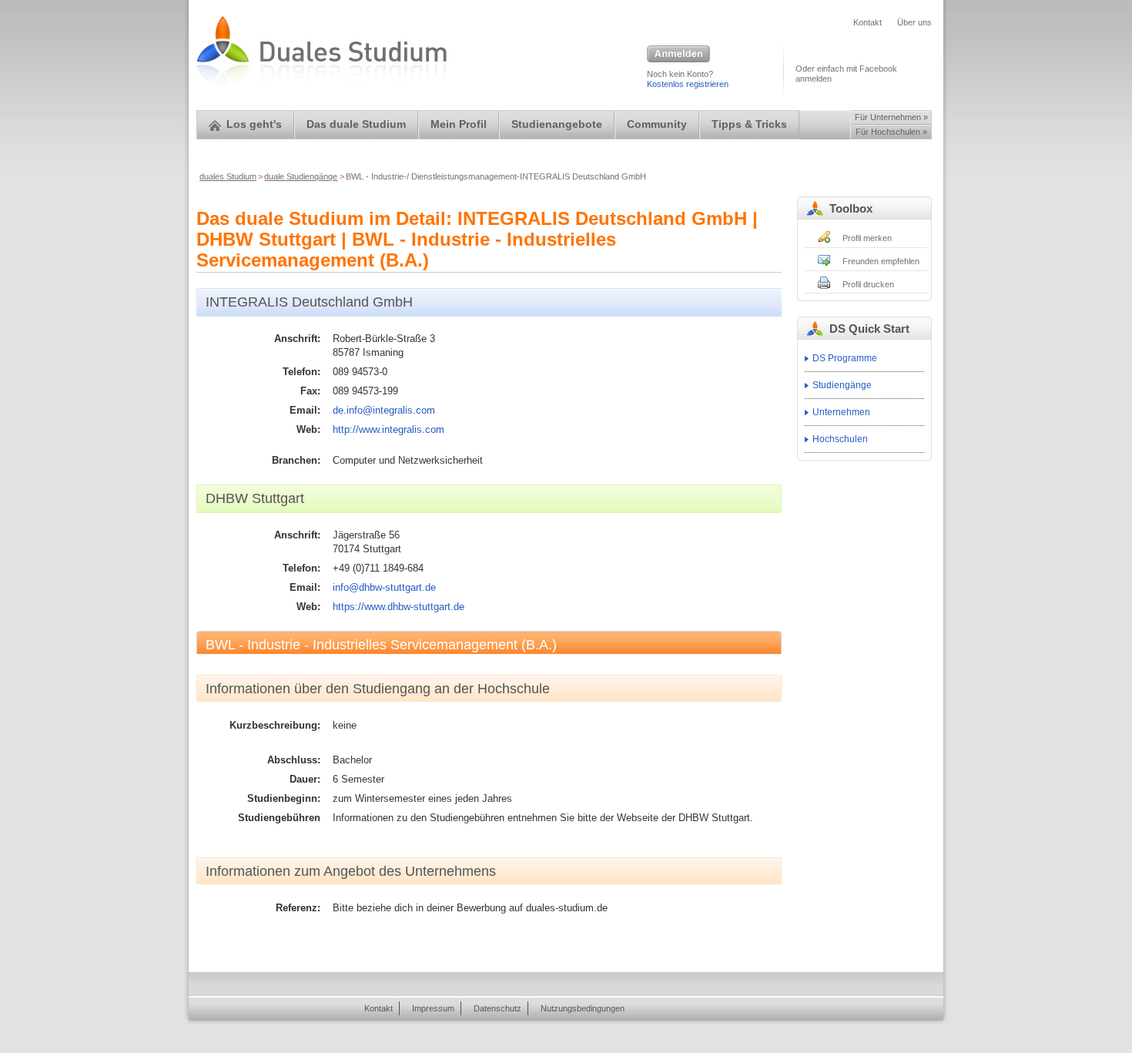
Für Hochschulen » (891, 131)
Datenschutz (497, 1008)
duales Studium (227, 176)
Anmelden (678, 54)
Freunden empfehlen (880, 261)
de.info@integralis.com (384, 410)
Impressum (433, 1008)
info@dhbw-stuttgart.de (384, 587)
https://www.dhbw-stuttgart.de (398, 606)
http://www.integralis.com (388, 429)
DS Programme (844, 358)
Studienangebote (556, 124)
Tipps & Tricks (749, 124)
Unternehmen (841, 412)
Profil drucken (868, 284)
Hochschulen (840, 439)
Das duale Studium (356, 124)
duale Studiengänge (300, 176)
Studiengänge (842, 385)
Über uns (914, 22)
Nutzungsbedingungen (583, 1008)
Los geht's (254, 124)
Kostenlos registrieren (687, 84)
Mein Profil (458, 124)
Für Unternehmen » (891, 117)
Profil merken (867, 238)
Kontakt (867, 22)
